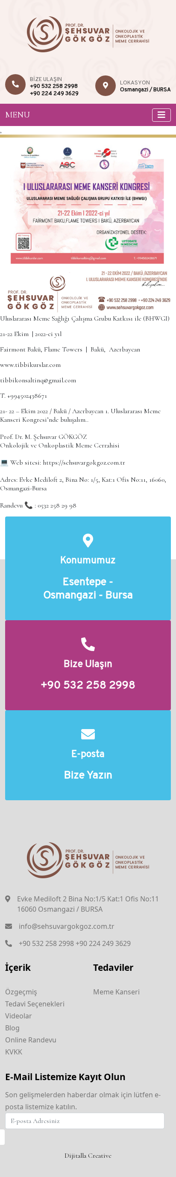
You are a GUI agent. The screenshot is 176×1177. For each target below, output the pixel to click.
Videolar (18, 1016)
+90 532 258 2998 (54, 86)
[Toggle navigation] (161, 115)
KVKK (13, 1052)
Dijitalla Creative (88, 1155)
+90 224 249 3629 (54, 93)
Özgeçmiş (21, 992)
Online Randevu (30, 1040)
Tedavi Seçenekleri (35, 1004)
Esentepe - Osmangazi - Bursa (88, 589)
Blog (12, 1028)
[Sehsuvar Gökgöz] (88, 33)
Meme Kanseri (116, 992)
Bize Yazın (88, 776)
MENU (17, 115)
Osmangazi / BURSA (145, 90)
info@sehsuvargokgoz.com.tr (66, 926)
